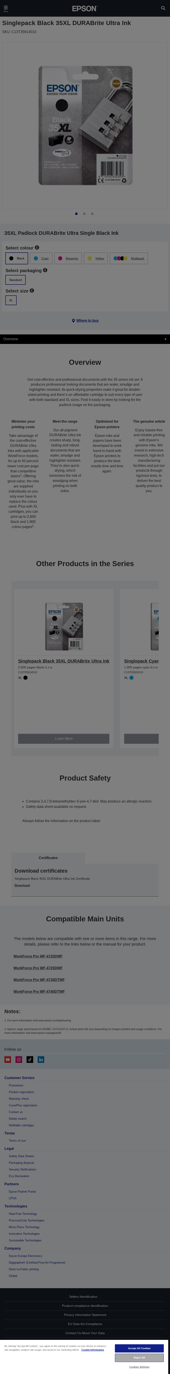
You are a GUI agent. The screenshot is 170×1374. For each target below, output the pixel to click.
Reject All (139, 1357)
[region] (84, 1356)
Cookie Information (92, 1349)
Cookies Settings (139, 1367)
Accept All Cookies (139, 1348)
